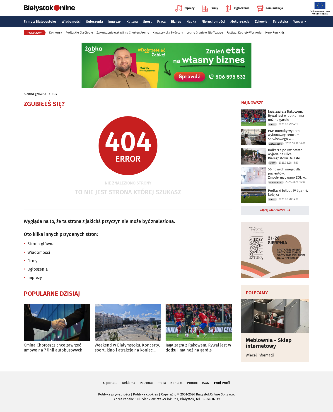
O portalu (110, 383)
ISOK (205, 383)
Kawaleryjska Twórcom (168, 32)
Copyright (168, 394)
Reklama (128, 383)
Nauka (191, 21)
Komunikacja (274, 8)
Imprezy (189, 8)
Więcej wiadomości (272, 210)
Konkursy (55, 32)
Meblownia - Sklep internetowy (269, 343)
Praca (161, 21)
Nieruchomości (213, 21)
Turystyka (280, 21)
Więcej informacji (260, 355)
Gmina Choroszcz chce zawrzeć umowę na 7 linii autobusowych (53, 348)
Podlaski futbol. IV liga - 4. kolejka (288, 193)
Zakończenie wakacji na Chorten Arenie (123, 32)
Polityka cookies (145, 394)
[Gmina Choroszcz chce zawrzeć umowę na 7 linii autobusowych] (57, 322)
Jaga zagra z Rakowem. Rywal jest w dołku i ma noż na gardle (198, 348)
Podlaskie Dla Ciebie (79, 32)
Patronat (146, 383)
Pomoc (192, 383)
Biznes (176, 21)
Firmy (214, 8)
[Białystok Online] (49, 8)
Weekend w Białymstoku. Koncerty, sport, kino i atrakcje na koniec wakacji (127, 348)
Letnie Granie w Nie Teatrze (205, 32)
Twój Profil (222, 383)
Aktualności (275, 144)
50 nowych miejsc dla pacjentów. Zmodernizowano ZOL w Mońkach (286, 173)
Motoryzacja (239, 21)
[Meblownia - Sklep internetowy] (275, 316)
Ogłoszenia (241, 8)
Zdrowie (261, 21)
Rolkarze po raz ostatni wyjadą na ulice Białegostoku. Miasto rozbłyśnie (285, 154)
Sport (147, 21)
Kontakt (176, 383)
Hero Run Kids (275, 32)
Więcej (298, 21)
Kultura (132, 21)
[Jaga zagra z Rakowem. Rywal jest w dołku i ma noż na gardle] (199, 322)
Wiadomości (71, 21)
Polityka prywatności (114, 394)
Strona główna (35, 94)
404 (54, 94)
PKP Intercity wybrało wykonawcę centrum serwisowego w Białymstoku (284, 135)
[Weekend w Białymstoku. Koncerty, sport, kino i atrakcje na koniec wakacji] (128, 322)
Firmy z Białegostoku (40, 21)
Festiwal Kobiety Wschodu (244, 32)
